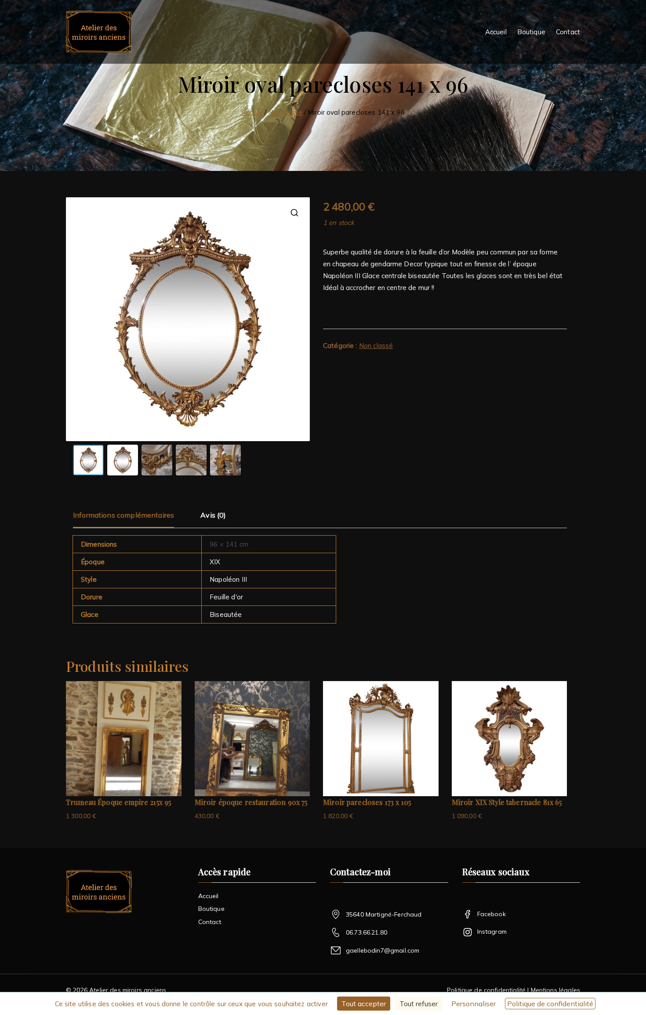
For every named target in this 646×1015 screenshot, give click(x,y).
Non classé (285, 112)
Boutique (531, 32)
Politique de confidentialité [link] (550, 1003)
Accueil (496, 32)
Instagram (492, 931)
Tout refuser (418, 1003)
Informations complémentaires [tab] (123, 515)
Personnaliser (473, 1003)
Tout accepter (363, 1003)
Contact (568, 32)
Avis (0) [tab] (213, 515)
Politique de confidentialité (486, 990)
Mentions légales (554, 990)
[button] (294, 212)
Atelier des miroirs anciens (127, 990)
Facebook (491, 914)
